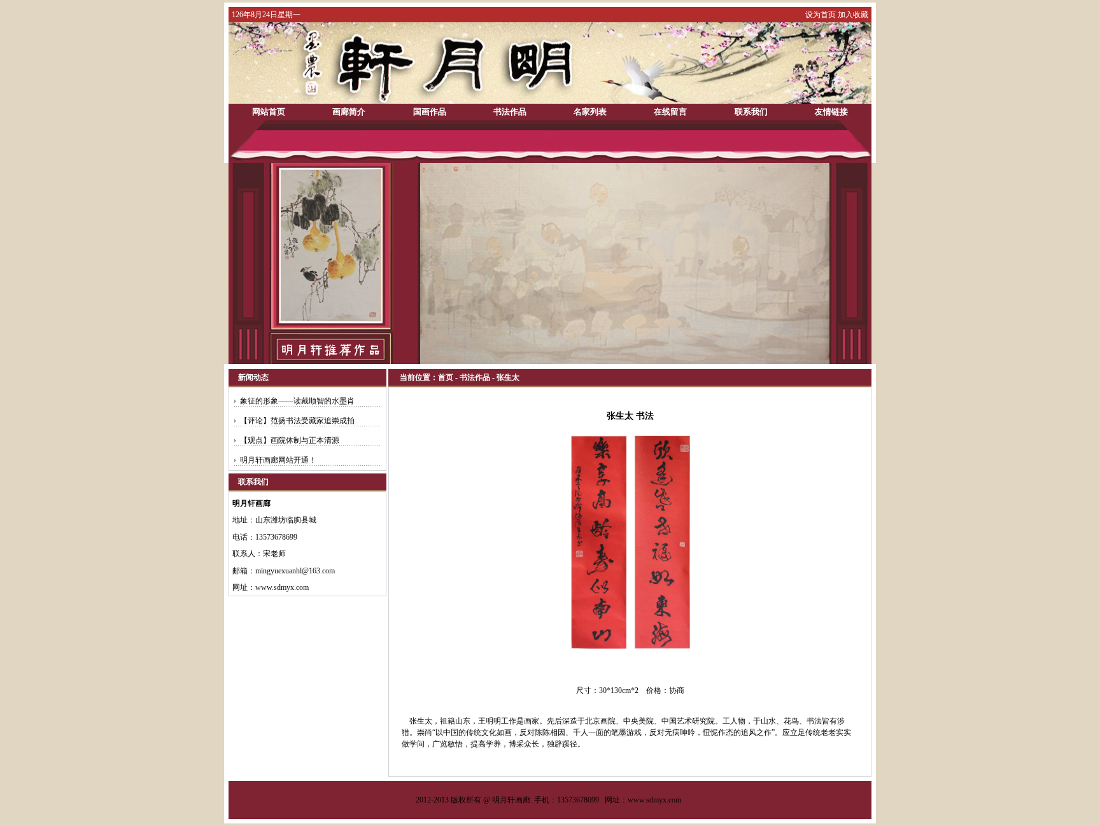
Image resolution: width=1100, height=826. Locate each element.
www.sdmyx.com (654, 799)
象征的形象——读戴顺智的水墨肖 (297, 400)
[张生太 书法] (630, 653)
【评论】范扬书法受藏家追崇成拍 (297, 420)
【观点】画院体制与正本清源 (289, 440)
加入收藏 (853, 14)
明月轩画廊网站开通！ (278, 460)
